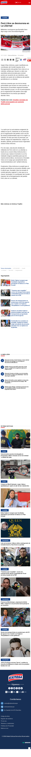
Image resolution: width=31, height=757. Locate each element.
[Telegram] (13, 59)
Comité (23, 268)
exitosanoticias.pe (9, 707)
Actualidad (4, 17)
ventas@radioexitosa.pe (11, 703)
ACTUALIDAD (16, 268)
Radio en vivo (4, 728)
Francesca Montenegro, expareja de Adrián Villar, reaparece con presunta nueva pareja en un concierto (15, 603)
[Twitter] (5, 59)
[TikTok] (22, 688)
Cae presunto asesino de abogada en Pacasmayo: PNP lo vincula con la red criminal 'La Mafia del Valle (14, 455)
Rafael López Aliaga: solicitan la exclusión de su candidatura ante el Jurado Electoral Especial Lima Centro (16, 388)
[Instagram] (17, 688)
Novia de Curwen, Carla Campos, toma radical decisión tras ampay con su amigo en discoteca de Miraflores (17, 361)
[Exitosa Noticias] (4, 2)
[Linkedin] (10, 59)
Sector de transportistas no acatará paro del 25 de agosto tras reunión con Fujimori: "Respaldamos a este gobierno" (20, 303)
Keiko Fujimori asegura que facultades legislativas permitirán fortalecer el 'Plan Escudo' (20, 283)
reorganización (18, 270)
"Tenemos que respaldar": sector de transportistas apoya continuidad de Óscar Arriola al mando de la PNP (20, 293)
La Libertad (3, 270)
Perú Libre (11, 270)
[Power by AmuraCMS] (26, 742)
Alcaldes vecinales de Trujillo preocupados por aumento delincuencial (14, 102)
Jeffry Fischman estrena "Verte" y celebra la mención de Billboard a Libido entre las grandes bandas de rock (15, 664)
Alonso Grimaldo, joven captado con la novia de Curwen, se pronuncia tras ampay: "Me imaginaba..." (16, 381)
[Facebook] (7, 59)
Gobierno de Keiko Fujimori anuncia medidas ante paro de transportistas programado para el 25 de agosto (20, 313)
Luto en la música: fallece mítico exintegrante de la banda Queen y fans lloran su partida (15, 544)
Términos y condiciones (7, 723)
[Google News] (19, 688)
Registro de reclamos (7, 718)
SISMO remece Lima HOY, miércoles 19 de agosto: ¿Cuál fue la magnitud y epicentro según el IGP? (16, 368)
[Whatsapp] (2, 59)
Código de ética (5, 716)
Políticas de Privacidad (7, 726)
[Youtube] (14, 688)
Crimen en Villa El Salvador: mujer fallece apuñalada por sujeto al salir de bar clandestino (15, 485)
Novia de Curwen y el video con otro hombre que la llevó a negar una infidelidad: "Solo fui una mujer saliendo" (16, 375)
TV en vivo (4, 721)
